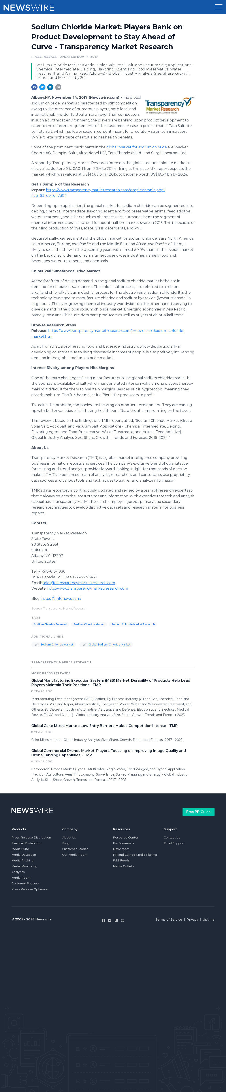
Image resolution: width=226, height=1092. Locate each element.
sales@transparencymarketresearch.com (79, 583)
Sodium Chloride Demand (50, 624)
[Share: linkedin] (50, 87)
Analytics (18, 872)
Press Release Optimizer (30, 889)
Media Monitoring (24, 866)
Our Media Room (74, 854)
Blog (65, 843)
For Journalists (123, 843)
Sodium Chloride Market (89, 624)
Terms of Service (168, 920)
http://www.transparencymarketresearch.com (87, 588)
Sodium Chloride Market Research (133, 624)
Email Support (174, 843)
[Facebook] (103, 920)
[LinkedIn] (116, 920)
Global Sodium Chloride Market (109, 644)
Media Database (23, 854)
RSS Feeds (121, 860)
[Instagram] (122, 920)
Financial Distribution (26, 843)
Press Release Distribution (31, 837)
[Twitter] (109, 920)
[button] (218, 7)
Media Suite (20, 849)
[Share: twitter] (42, 87)
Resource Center (125, 837)
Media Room (20, 877)
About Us (69, 837)
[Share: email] (58, 87)
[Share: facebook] (34, 87)
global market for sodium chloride (136, 147)
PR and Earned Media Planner (135, 854)
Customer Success (25, 883)
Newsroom (121, 849)
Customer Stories (75, 849)
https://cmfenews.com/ (61, 598)
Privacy (192, 920)
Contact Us (172, 837)
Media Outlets (123, 866)
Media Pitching (22, 860)
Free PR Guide (198, 812)
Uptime (209, 920)
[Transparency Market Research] (170, 105)
